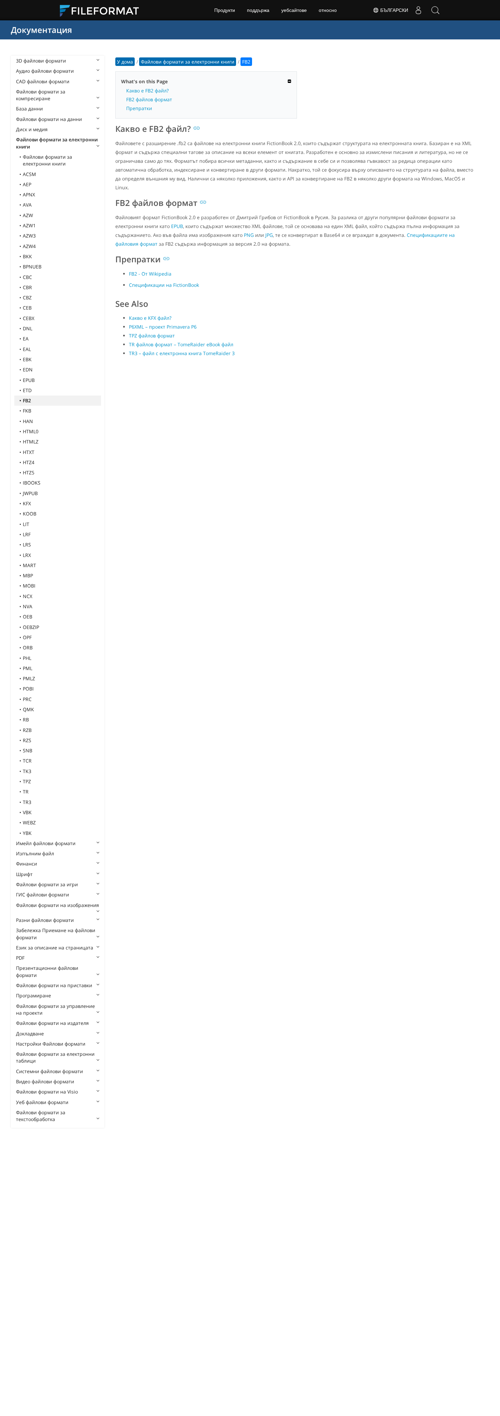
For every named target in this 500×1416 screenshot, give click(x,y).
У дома (125, 61)
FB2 (27, 400)
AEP (27, 184)
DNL (27, 328)
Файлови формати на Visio (47, 1091)
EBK (27, 359)
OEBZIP (31, 627)
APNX (29, 194)
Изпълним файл (35, 853)
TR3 (27, 802)
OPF (27, 637)
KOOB (29, 513)
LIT (26, 524)
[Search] (435, 10)
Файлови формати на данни (49, 119)
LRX (27, 555)
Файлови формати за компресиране (40, 95)
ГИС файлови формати (42, 894)
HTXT (28, 452)
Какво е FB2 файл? (147, 90)
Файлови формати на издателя (52, 1023)
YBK (27, 833)
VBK (27, 812)
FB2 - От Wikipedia (150, 273)
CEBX (28, 318)
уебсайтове (294, 10)
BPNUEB (32, 266)
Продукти (224, 10)
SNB (27, 750)
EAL (27, 349)
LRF (27, 534)
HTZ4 (28, 462)
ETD (27, 390)
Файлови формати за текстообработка (40, 1115)
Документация (41, 29)
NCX (27, 596)
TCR (27, 760)
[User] (418, 10)
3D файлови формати (41, 60)
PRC (27, 699)
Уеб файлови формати (42, 1102)
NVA (27, 606)
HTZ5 (28, 472)
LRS (27, 544)
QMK (28, 709)
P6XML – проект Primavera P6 (163, 327)
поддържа (258, 10)
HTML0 (30, 431)
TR (26, 791)
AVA (27, 205)
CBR (27, 287)
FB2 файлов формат (149, 99)
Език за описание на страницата (54, 947)
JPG (269, 235)
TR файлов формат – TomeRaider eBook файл (181, 344)
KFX (27, 503)
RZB (27, 730)
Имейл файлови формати (46, 843)
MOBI (29, 585)
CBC (27, 277)
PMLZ (29, 678)
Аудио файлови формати (45, 71)
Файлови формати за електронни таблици (55, 1057)
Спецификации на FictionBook (164, 285)
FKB (27, 410)
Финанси (26, 863)
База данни (29, 108)
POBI (28, 688)
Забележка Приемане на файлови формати (55, 933)
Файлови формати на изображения (57, 905)
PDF (20, 958)
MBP (28, 575)
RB (26, 719)
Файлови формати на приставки (54, 985)
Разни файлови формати (45, 920)
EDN (28, 369)
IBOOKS (31, 482)
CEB (27, 307)
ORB (28, 647)
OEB (27, 616)
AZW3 (29, 235)
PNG (249, 235)
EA (26, 338)
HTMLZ (30, 441)
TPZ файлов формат (152, 335)
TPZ (27, 781)
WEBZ (29, 822)
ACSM (29, 174)
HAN (28, 421)
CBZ (27, 297)
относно (328, 10)
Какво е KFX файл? (150, 318)
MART (29, 565)
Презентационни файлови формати (47, 971)
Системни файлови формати (49, 1071)
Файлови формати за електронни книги (57, 143)
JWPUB (30, 493)
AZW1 (29, 225)
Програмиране (33, 995)
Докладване (30, 1033)
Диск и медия (32, 129)
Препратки (139, 108)
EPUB (29, 380)
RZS (27, 740)
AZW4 (29, 246)
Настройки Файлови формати (50, 1044)
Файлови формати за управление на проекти (55, 1009)
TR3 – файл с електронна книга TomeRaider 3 (182, 353)
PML (27, 668)
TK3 (27, 771)
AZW (28, 215)
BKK (27, 256)
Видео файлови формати (45, 1081)
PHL (27, 658)
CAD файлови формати (42, 81)
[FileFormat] (102, 10)
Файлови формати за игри (47, 884)
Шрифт (24, 874)
